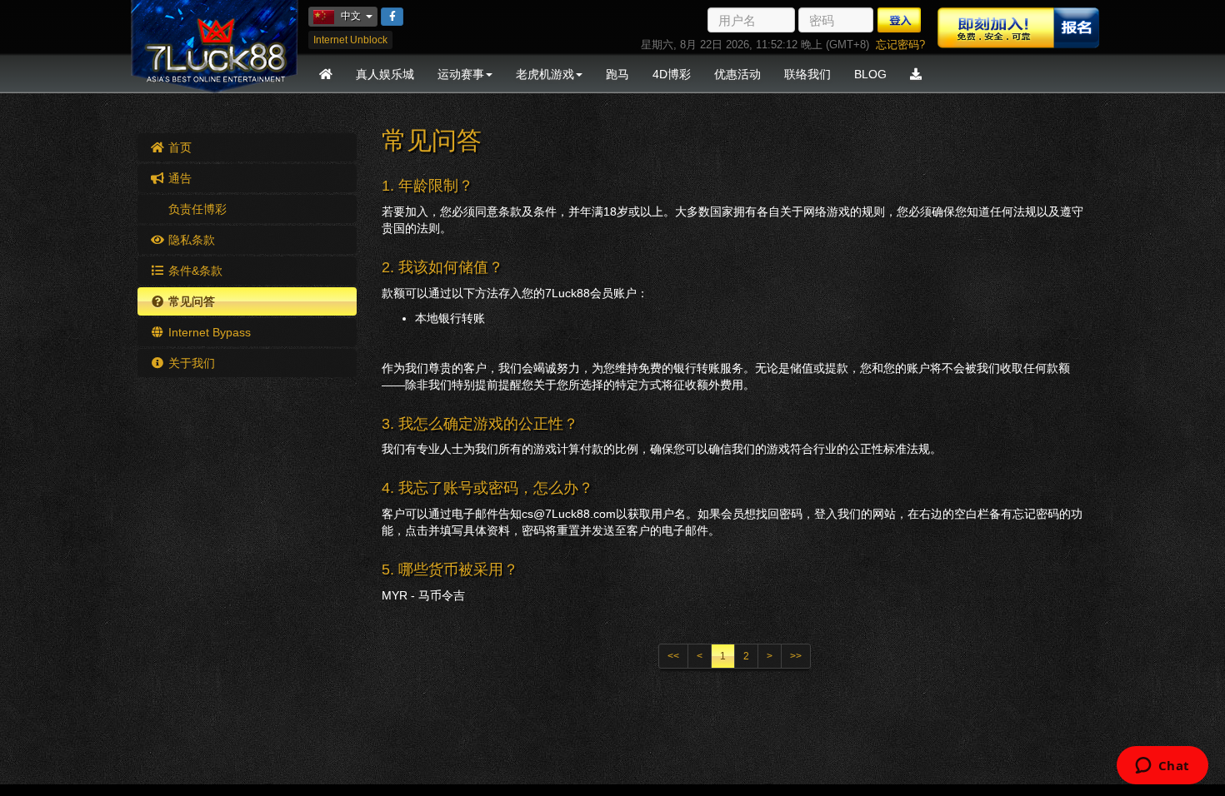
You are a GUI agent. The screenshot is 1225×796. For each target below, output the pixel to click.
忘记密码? (900, 44)
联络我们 (807, 74)
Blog (870, 74)
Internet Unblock (350, 40)
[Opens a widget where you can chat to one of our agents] (1162, 767)
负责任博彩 (196, 209)
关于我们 (190, 363)
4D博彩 (671, 74)
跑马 (617, 74)
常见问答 (190, 301)
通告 (178, 178)
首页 (178, 147)
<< (673, 656)
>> (796, 656)
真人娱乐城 (385, 74)
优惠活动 (737, 74)
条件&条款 (193, 270)
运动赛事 (461, 74)
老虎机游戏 (545, 74)
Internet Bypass (208, 332)
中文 (359, 15)
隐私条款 (190, 239)
